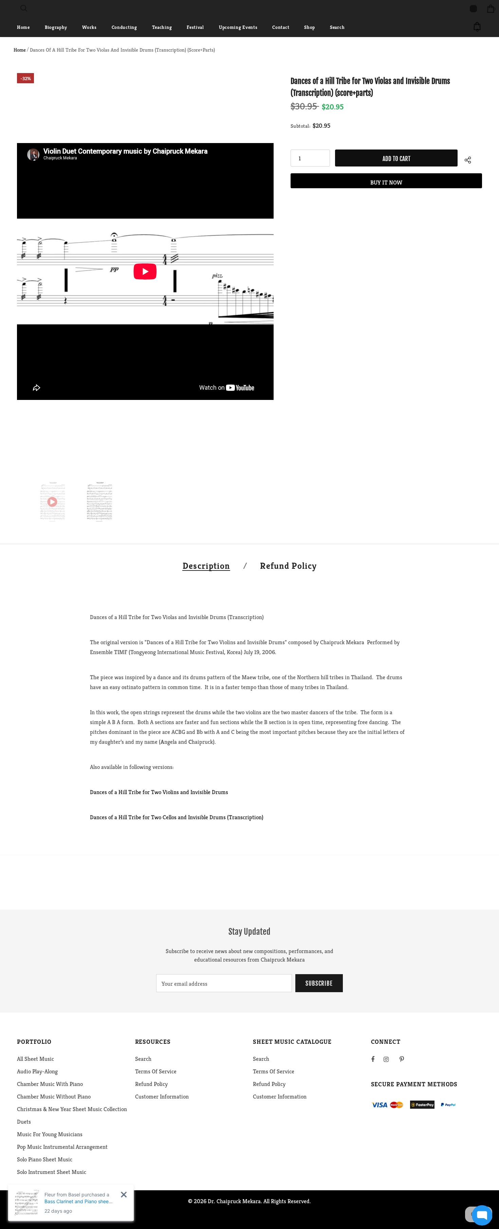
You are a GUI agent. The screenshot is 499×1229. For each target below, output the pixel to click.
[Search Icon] (23, 8)
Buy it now (386, 182)
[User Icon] (473, 8)
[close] (123, 1194)
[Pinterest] (406, 1059)
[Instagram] (390, 1059)
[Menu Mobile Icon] (4, 8)
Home (20, 50)
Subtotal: (301, 126)
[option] (145, 271)
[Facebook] (377, 1059)
